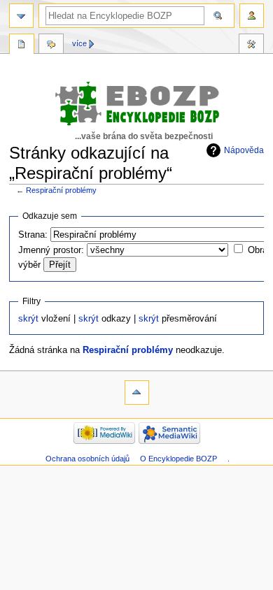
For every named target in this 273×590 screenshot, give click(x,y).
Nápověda (244, 150)
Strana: (33, 235)
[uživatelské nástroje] (251, 15)
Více (79, 43)
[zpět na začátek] (137, 392)
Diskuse (51, 45)
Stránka (22, 45)
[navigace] (21, 15)
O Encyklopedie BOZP (178, 458)
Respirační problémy (61, 190)
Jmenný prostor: (51, 250)
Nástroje (251, 45)
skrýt (28, 319)
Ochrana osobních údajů (88, 458)
